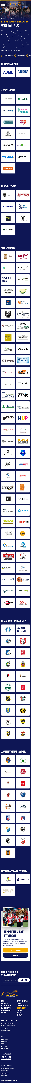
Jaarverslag (4, 1075)
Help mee (19, 1010)
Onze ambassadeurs (23, 1006)
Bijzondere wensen (6, 1006)
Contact (19, 1015)
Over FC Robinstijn (22, 1001)
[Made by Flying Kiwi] (15, 1079)
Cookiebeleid (5, 1073)
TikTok (5, 1046)
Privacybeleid (4, 1071)
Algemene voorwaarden (7, 1068)
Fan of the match (6, 1008)
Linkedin (5, 1039)
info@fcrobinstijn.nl (6, 1030)
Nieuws (19, 1013)
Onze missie (4, 1003)
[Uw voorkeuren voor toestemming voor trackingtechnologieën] (2, 1081)
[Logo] (15, 3)
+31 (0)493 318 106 (5, 1028)
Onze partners (21, 1008)
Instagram (5, 1044)
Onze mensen (20, 1003)
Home (2, 1001)
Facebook (6, 1041)
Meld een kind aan (6, 1010)
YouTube (5, 1048)
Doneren (3, 1013)
